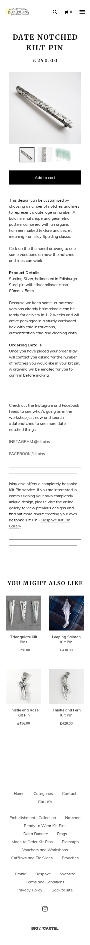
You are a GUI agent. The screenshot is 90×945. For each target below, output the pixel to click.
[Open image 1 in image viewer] (45, 108)
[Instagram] (45, 909)
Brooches (70, 857)
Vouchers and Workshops (45, 849)
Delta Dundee (35, 833)
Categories (43, 793)
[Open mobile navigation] (82, 12)
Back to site (62, 889)
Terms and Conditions (45, 881)
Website (67, 873)
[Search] (55, 12)
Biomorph (70, 841)
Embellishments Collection (33, 817)
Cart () (45, 801)
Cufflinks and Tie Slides (32, 857)
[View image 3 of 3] (63, 154)
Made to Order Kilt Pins (32, 841)
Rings (62, 833)
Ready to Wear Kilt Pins (45, 825)
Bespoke (43, 873)
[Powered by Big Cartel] (45, 928)
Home (19, 793)
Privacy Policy (29, 889)
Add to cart (45, 177)
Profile (20, 873)
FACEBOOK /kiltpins (27, 453)
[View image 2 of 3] (45, 154)
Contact (69, 793)
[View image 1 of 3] (27, 154)
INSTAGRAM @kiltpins (29, 441)
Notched (72, 817)
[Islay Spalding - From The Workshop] (16, 12)
